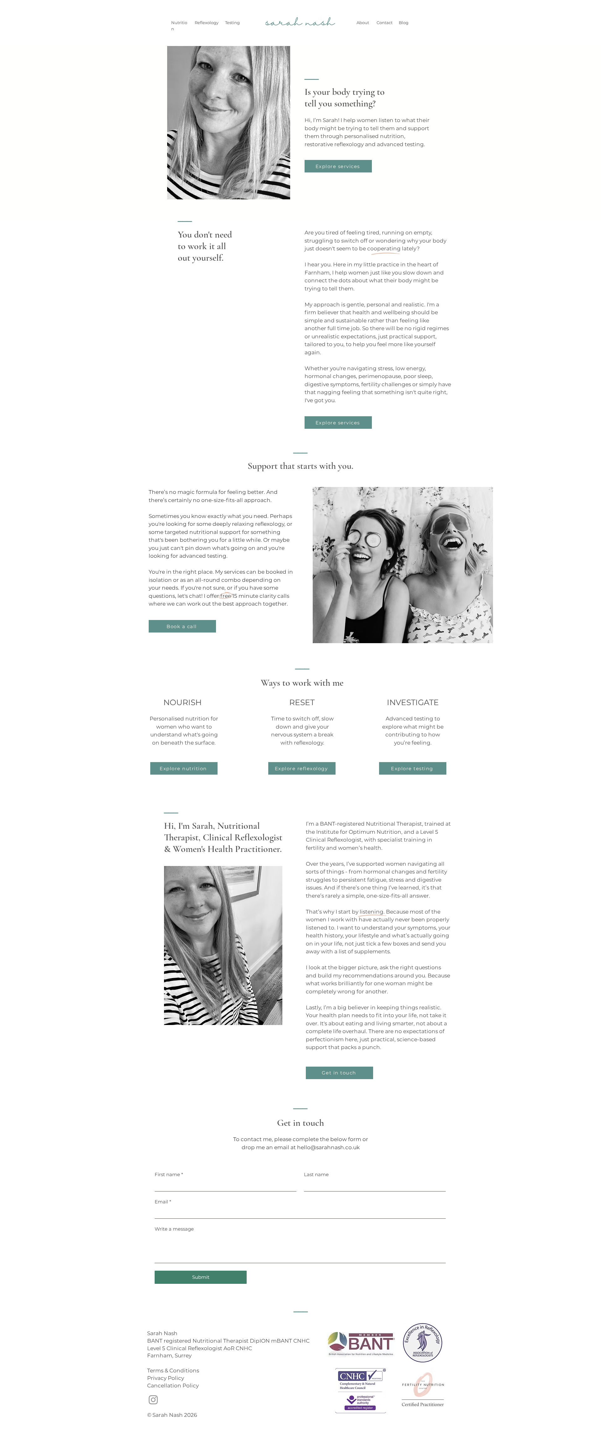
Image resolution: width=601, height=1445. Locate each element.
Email (163, 1202)
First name (169, 1174)
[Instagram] (153, 1400)
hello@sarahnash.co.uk (328, 1147)
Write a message (174, 1229)
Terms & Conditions (173, 1370)
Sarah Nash (162, 1333)
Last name (316, 1174)
